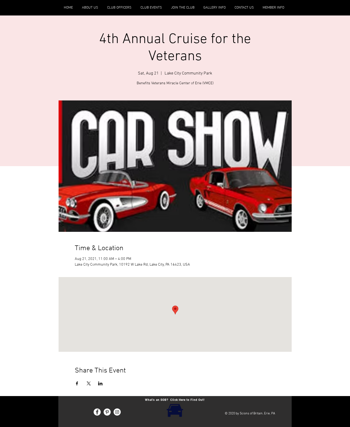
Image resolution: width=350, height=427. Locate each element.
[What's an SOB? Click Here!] (174, 410)
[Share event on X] (88, 383)
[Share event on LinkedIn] (100, 383)
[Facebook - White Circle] (97, 412)
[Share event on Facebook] (77, 383)
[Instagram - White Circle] (117, 412)
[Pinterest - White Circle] (107, 412)
